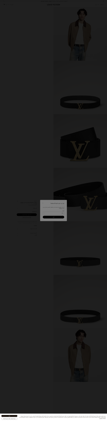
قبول (9, 415)
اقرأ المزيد (100, 418)
